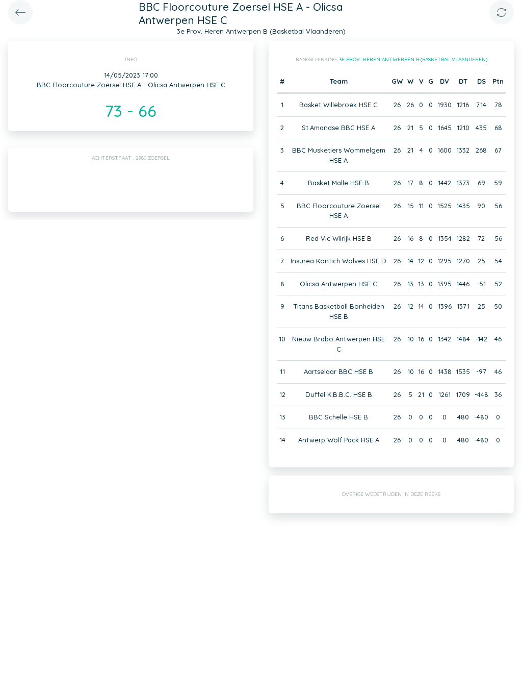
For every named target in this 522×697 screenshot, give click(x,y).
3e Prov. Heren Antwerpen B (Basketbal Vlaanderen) (413, 59)
